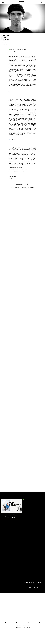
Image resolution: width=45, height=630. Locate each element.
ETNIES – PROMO (5, 300)
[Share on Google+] (21, 184)
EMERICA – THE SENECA (29, 300)
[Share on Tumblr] (25, 184)
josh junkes (23, 187)
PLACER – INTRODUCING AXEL (9, 481)
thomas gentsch (31, 187)
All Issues (19, 625)
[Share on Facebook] (17, 184)
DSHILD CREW (17, 187)
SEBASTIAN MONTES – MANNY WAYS (32, 210)
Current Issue (25, 625)
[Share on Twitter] (19, 184)
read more (22, 611)
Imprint (28, 627)
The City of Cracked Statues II (31, 391)
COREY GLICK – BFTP (6, 210)
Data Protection (18, 627)
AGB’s (24, 627)
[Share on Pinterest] (27, 184)
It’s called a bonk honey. (8, 391)
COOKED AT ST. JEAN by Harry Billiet (33, 481)
